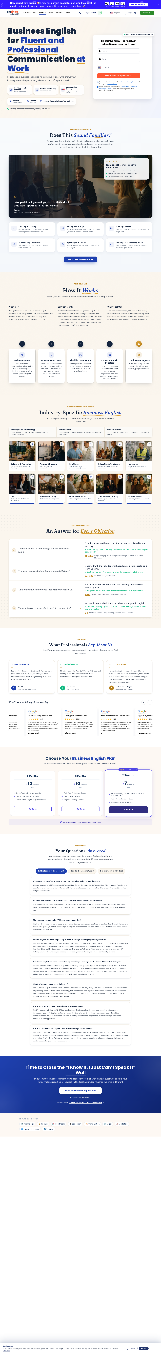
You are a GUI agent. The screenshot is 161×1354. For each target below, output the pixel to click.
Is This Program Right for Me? (51, 871)
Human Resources (30, 1129)
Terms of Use (112, 84)
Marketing (122, 1124)
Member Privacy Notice (129, 82)
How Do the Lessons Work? (82, 871)
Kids (34, 13)
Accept (143, 1348)
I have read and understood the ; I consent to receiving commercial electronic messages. (118, 88)
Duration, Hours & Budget (111, 871)
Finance (43, 1124)
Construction (92, 1124)
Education (75, 1124)
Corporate (59, 13)
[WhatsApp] (100, 13)
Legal (108, 1124)
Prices (68, 13)
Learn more (6, 1351)
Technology (27, 1124)
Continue (32, 809)
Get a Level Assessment (79, 259)
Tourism (48, 1129)
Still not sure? (79, 1102)
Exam (51, 13)
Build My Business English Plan (117, 76)
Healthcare (58, 1124)
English (117, 13)
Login (130, 13)
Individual (27, 13)
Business (42, 13)
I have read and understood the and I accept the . (119, 83)
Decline (132, 1348)
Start (145, 13)
